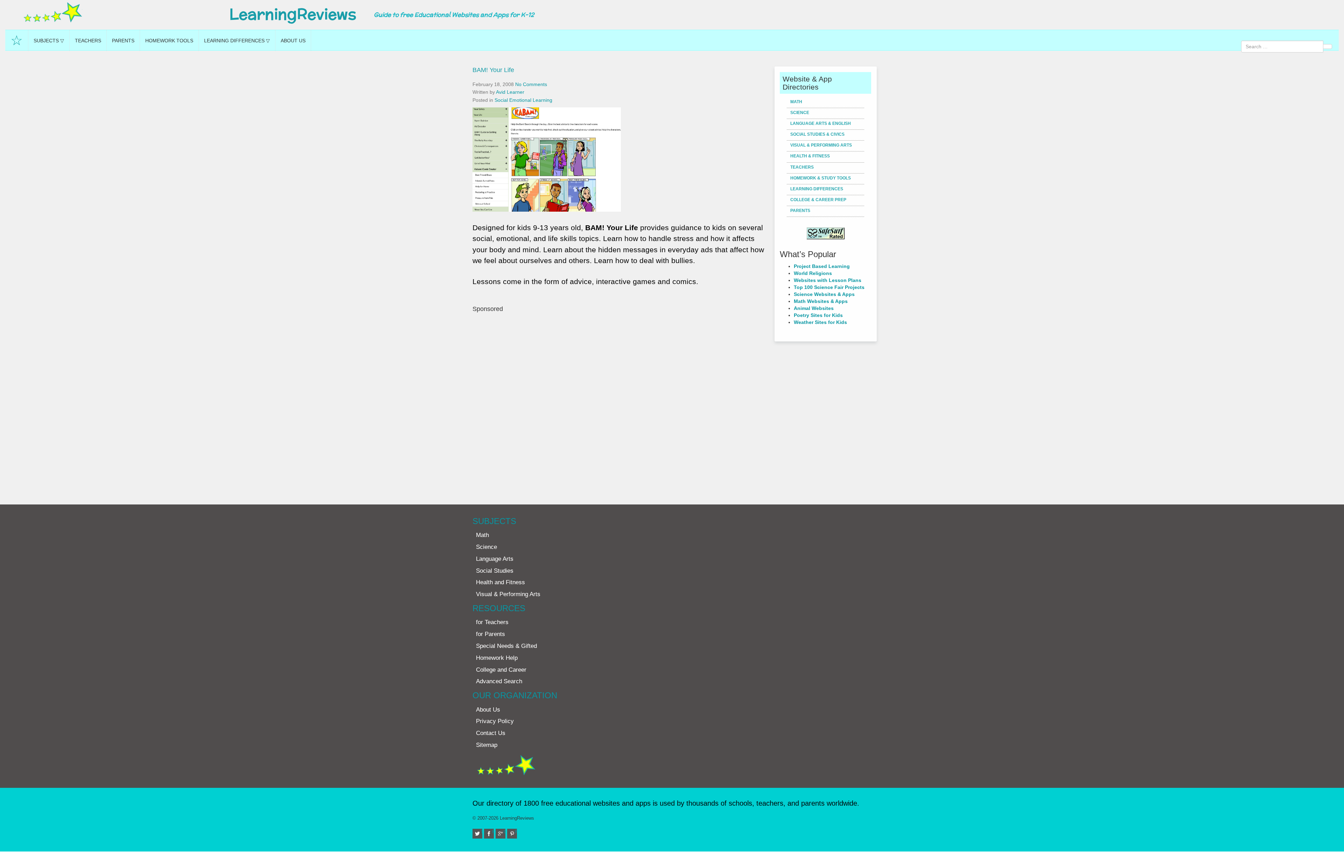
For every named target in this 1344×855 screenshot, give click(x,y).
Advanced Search (499, 681)
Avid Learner (510, 92)
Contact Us (490, 733)
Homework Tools (169, 40)
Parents (123, 40)
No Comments (531, 84)
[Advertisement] (620, 405)
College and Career (501, 669)
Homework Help (497, 658)
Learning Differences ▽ (237, 40)
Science (799, 112)
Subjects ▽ (49, 40)
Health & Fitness (810, 156)
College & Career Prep (818, 199)
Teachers (88, 40)
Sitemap (486, 745)
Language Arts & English (820, 123)
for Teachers (492, 622)
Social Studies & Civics (817, 134)
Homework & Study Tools (820, 178)
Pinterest (516, 831)
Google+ (504, 831)
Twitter (481, 831)
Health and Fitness (500, 582)
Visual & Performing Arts (821, 145)
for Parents (490, 634)
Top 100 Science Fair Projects (829, 287)
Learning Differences (816, 188)
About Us (293, 40)
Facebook (493, 831)
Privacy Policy (495, 721)
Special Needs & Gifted (506, 646)
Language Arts (494, 559)
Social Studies (494, 570)
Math (796, 101)
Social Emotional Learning (523, 100)
